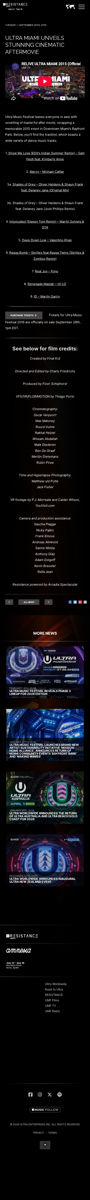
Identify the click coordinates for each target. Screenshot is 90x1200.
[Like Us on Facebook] (30, 1094)
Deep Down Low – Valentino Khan (47, 240)
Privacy (38, 1132)
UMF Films (52, 1000)
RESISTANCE (54, 995)
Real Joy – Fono (46, 271)
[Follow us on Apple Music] (45, 1110)
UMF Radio (52, 1011)
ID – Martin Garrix (47, 296)
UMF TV (50, 1005)
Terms (52, 1132)
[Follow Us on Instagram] (40, 1094)
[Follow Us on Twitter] (49, 1094)
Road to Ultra (54, 989)
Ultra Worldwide (56, 984)
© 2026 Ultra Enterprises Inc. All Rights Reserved (45, 1124)
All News (29, 602)
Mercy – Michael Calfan (47, 172)
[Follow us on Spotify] (59, 1094)
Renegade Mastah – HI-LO (47, 284)
